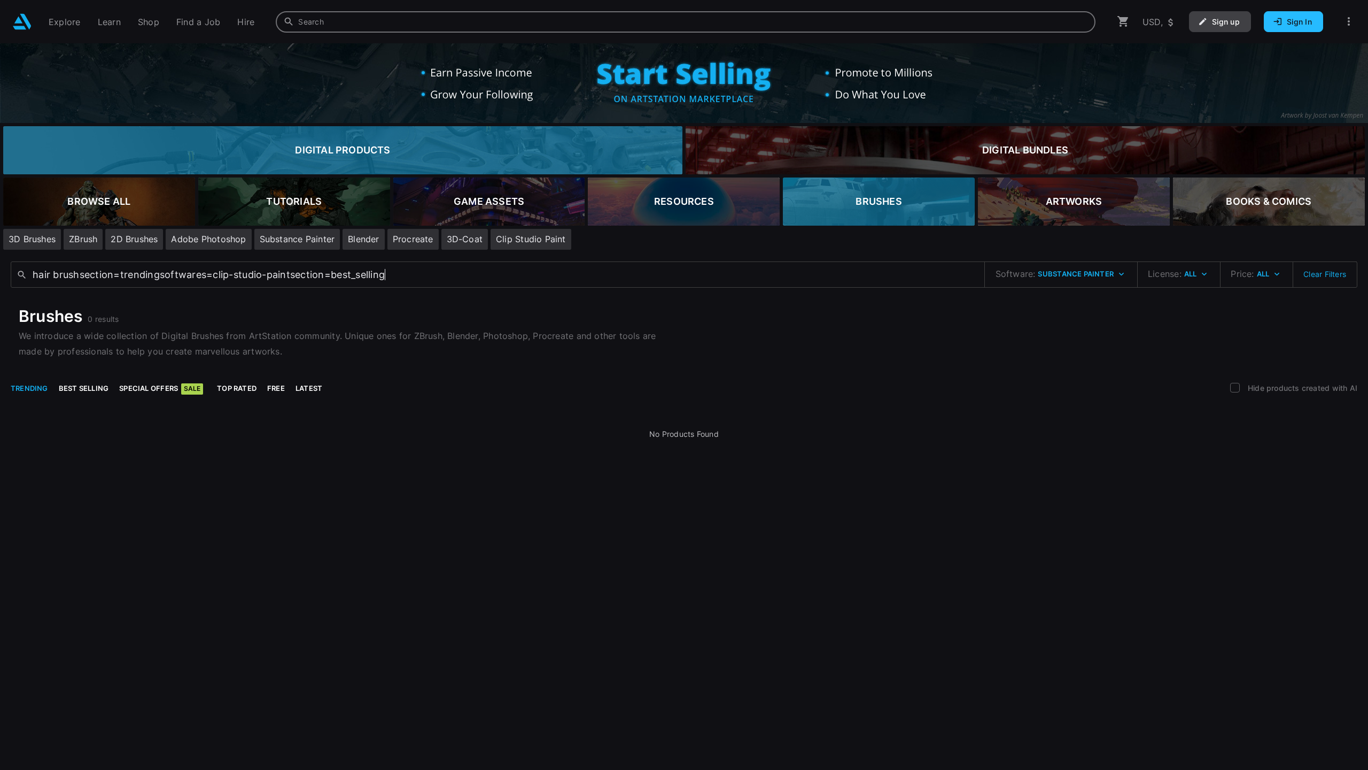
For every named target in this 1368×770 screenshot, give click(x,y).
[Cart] (1123, 22)
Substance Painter (297, 239)
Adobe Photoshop (208, 239)
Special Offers (159, 388)
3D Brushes (32, 239)
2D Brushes (134, 239)
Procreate (413, 239)
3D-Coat (465, 239)
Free (276, 388)
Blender (363, 239)
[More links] (1348, 22)
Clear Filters (1324, 274)
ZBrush (83, 239)
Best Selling (84, 388)
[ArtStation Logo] (22, 21)
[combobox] (685, 22)
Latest (309, 388)
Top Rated (236, 388)
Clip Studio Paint (531, 239)
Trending (29, 388)
